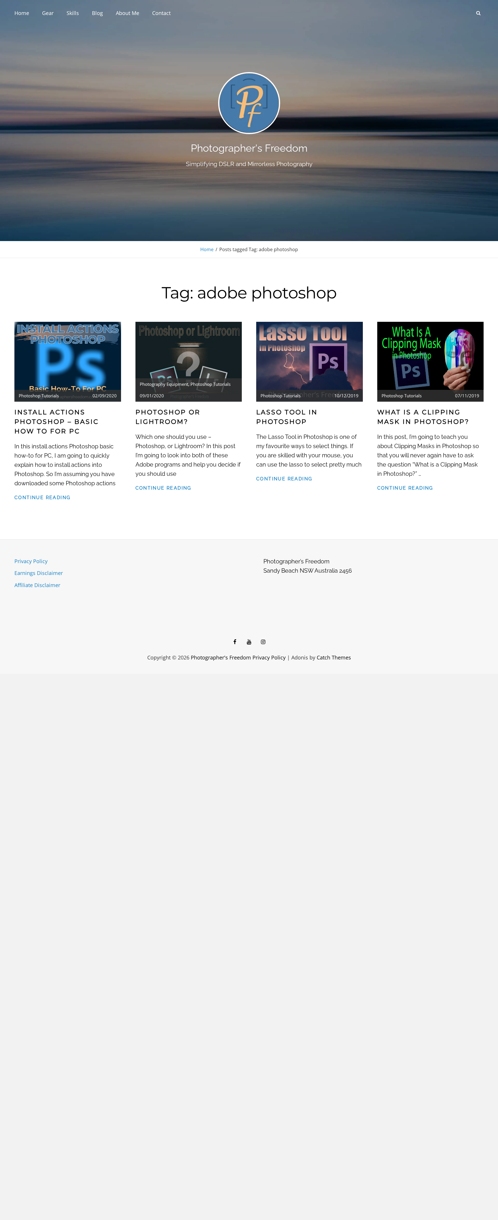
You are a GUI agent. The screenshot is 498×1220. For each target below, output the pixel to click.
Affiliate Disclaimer (37, 585)
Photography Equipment (164, 384)
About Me (127, 13)
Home (21, 13)
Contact (161, 13)
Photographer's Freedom (249, 148)
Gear (48, 13)
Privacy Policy (31, 561)
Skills (73, 13)
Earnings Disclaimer (38, 572)
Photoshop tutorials (39, 395)
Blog (97, 13)
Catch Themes (334, 657)
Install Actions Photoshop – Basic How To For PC (56, 421)
